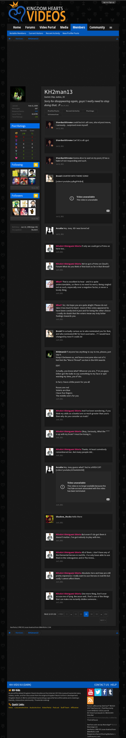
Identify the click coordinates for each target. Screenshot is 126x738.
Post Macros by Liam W (100, 709)
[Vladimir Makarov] (31, 211)
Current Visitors (36, 33)
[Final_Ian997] (16, 211)
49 (36, 195)
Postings (90, 111)
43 (36, 165)
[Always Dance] (31, 203)
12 (81, 614)
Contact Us (101, 684)
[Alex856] (24, 203)
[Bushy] (16, 180)
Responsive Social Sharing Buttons (100, 734)
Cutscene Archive (21, 707)
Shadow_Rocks (64, 516)
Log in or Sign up (108, 2)
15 (97, 614)
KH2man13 (61, 351)
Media (64, 27)
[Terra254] (16, 203)
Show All (34, 188)
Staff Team (65, 707)
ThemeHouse (92, 720)
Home (17, 27)
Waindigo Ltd (92, 727)
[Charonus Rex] (24, 180)
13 (86, 614)
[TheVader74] (31, 180)
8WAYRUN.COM (45, 627)
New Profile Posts (71, 33)
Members (79, 27)
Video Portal (48, 27)
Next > (103, 620)
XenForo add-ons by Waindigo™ (99, 724)
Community (97, 27)
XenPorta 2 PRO (16, 627)
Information (53, 114)
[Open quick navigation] (117, 39)
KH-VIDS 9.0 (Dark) (20, 684)
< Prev (60, 614)
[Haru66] (16, 173)
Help (113, 684)
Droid (59, 176)
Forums (30, 27)
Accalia (59, 228)
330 (36, 111)
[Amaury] (31, 173)
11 (76, 614)
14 (91, 614)
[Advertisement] (63, 64)
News (11, 707)
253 (105, 614)
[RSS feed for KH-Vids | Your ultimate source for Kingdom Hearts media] (90, 700)
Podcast (56, 707)
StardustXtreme (64, 122)
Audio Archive (35, 707)
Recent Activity (72, 111)
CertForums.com (93, 736)
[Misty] (24, 173)
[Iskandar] (24, 211)
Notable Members (18, 33)
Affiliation (75, 707)
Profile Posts (53, 111)
